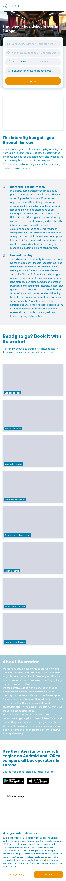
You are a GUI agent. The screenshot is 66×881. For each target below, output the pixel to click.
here (47, 860)
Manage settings (17, 874)
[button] (19, 61)
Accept (48, 874)
